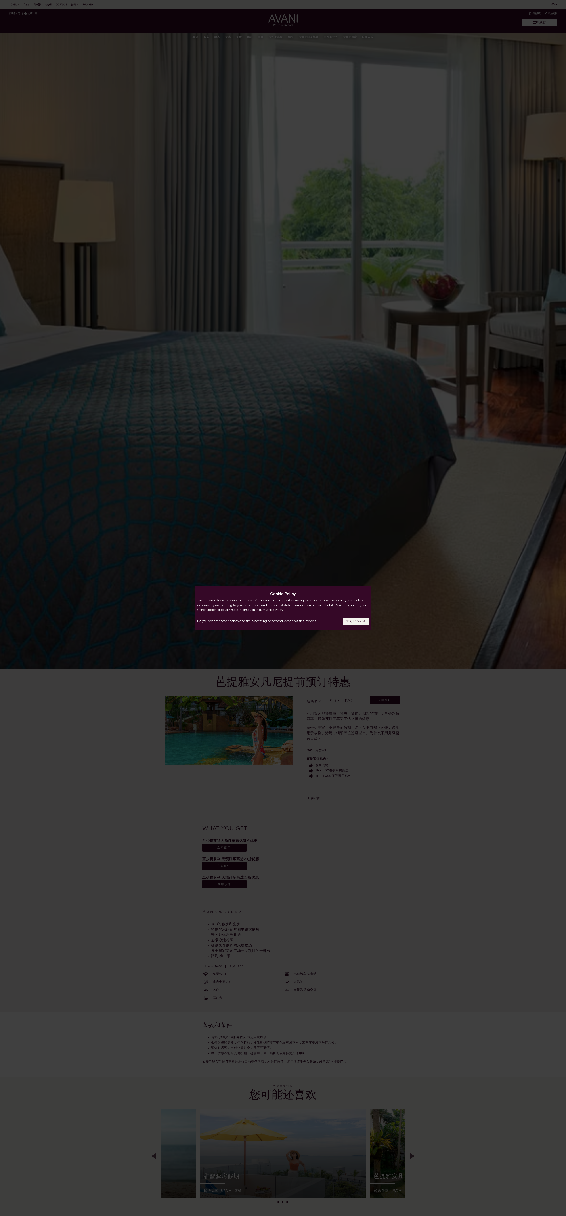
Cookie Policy (273, 609)
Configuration (206, 609)
